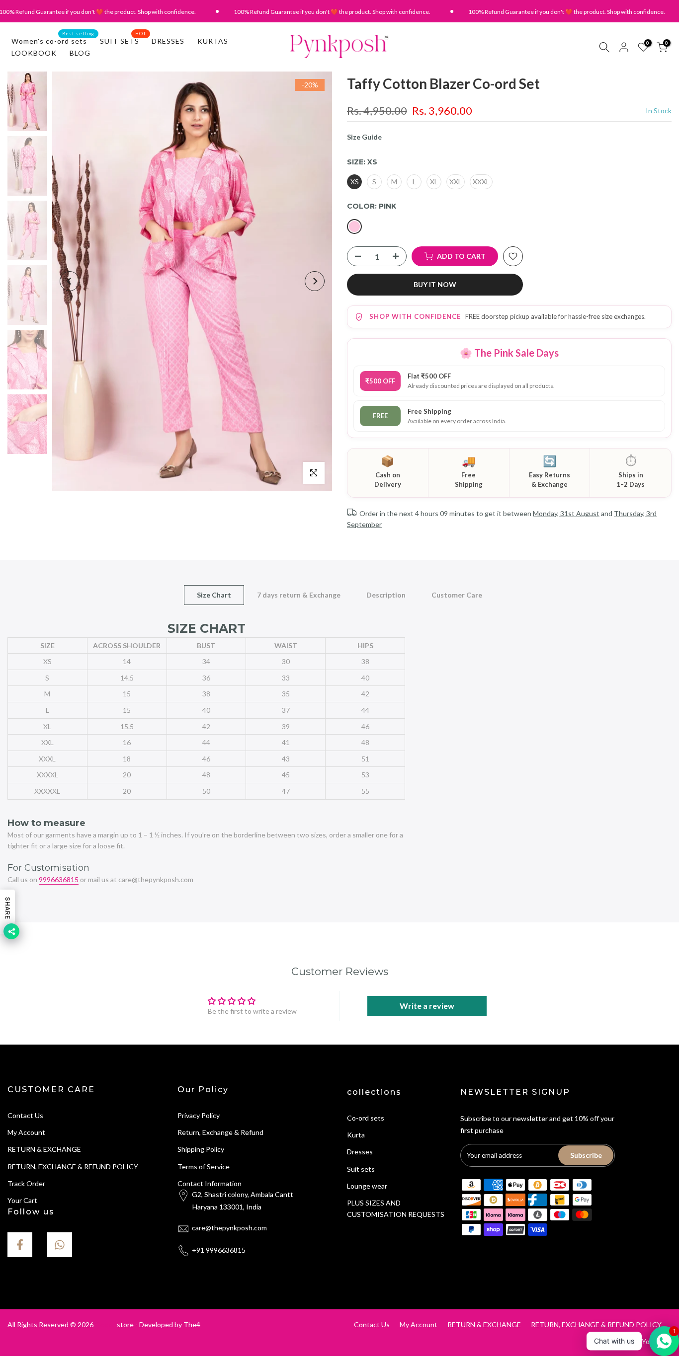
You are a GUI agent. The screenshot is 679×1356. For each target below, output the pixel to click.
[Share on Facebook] (19, 1244)
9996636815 (59, 879)
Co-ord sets (365, 1118)
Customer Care (456, 594)
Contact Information (209, 1183)
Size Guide (364, 137)
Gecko (105, 1324)
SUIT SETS (123, 40)
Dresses (360, 1151)
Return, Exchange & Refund (220, 1132)
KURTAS (212, 41)
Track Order (26, 1183)
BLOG (80, 53)
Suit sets (361, 1169)
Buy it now (435, 284)
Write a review (427, 1005)
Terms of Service (203, 1166)
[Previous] (70, 281)
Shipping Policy (200, 1149)
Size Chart (214, 594)
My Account (26, 1132)
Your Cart (22, 1200)
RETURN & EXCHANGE (44, 1149)
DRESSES (168, 41)
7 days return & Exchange (298, 594)
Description (386, 594)
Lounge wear (367, 1186)
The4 (191, 1324)
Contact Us (25, 1115)
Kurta (356, 1134)
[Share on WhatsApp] (59, 1244)
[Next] (315, 281)
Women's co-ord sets (52, 40)
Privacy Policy (198, 1115)
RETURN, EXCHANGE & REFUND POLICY (72, 1166)
